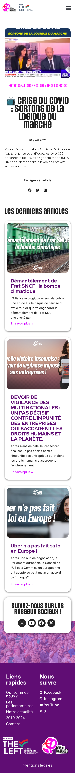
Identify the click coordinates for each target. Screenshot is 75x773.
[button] (68, 8)
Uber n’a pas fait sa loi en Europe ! (36, 548)
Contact (13, 723)
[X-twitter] (51, 623)
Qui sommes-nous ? (17, 694)
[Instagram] (22, 623)
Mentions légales (37, 765)
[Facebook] (42, 623)
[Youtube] (32, 623)
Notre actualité (19, 711)
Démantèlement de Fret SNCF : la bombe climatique (36, 286)
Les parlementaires (19, 703)
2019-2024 (15, 717)
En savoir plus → (22, 323)
